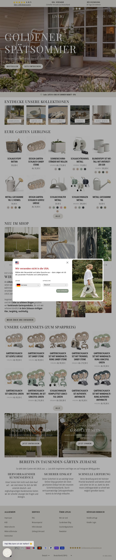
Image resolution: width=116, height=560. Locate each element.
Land (17, 280)
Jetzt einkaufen (62, 291)
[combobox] (22, 285)
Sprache (47, 280)
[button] (67, 262)
